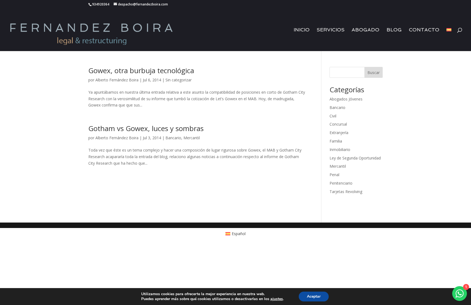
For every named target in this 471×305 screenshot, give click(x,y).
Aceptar (314, 296)
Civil (333, 116)
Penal (334, 174)
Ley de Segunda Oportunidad (355, 158)
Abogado (365, 30)
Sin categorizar (178, 79)
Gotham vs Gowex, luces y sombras (146, 128)
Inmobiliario (340, 149)
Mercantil (191, 137)
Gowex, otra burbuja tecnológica (141, 70)
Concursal (338, 124)
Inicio (302, 30)
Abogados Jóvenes (346, 99)
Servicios (331, 30)
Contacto (424, 30)
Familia (336, 141)
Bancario (173, 137)
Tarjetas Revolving (346, 191)
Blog (394, 30)
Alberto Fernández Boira (116, 79)
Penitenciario (341, 183)
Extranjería (339, 132)
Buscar (373, 72)
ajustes (276, 299)
